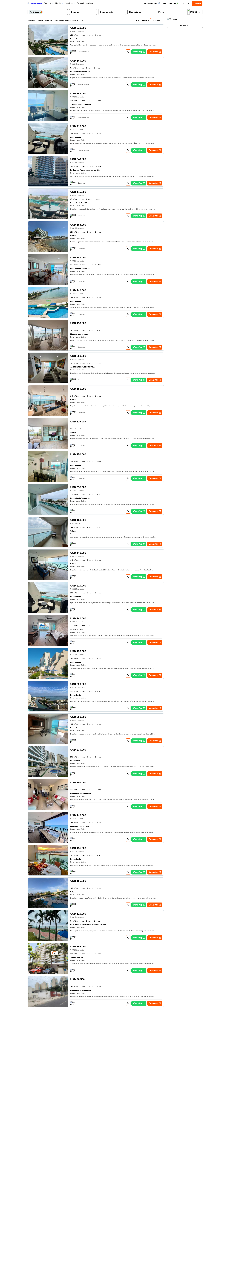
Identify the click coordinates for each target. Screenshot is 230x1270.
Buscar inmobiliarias (85, 3)
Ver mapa (184, 25)
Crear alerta (141, 21)
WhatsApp (137, 52)
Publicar (186, 3)
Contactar (153, 52)
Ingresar (197, 3)
